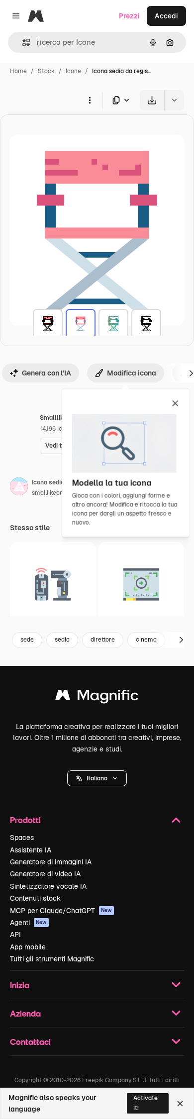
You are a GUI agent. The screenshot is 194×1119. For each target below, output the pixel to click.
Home (18, 71)
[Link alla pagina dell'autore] (19, 487)
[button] (97, 778)
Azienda (25, 1013)
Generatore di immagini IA (51, 861)
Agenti (28, 922)
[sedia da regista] (48, 324)
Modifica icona (131, 373)
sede (27, 640)
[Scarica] (152, 100)
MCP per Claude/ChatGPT (61, 910)
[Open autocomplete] (22, 42)
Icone (73, 71)
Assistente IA (30, 849)
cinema (146, 640)
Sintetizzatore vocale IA (48, 886)
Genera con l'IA (46, 373)
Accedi (166, 15)
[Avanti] (181, 640)
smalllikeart (48, 493)
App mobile (28, 946)
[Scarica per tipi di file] (121, 100)
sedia (62, 640)
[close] (175, 404)
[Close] (180, 1104)
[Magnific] (97, 697)
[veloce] (53, 585)
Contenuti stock (35, 898)
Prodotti (25, 820)
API (15, 934)
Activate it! (145, 1103)
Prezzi (129, 15)
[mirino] (141, 585)
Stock (46, 71)
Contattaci (30, 1041)
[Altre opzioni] (89, 100)
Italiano (97, 778)
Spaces (22, 837)
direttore (103, 640)
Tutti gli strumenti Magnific (52, 958)
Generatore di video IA (45, 873)
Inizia (19, 985)
